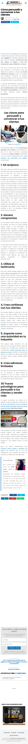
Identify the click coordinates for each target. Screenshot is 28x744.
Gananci (7, 58)
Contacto (14, 732)
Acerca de (7, 732)
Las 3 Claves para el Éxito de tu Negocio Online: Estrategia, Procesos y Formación (14, 661)
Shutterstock (17, 144)
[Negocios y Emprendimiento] (14, 5)
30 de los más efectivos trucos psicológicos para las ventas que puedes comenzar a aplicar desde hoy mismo (14, 406)
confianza (3, 324)
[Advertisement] (14, 38)
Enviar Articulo (14, 735)
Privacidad (21, 732)
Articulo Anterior (14, 669)
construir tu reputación (11, 273)
